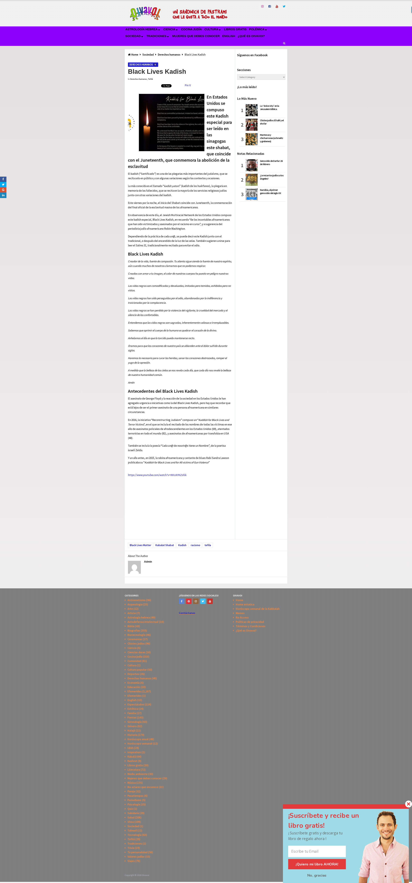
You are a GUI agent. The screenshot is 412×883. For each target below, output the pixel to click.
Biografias (133, 630)
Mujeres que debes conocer (196, 36)
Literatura (133, 769)
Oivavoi (145, 875)
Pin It (188, 85)
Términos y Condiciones (250, 626)
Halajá (131, 730)
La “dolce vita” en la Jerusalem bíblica (269, 107)
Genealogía (134, 722)
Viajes (131, 861)
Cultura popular (137, 669)
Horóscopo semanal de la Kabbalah (258, 609)
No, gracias (317, 875)
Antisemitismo (136, 600)
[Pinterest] (189, 601)
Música (131, 782)
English (228, 36)
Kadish (182, 545)
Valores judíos (136, 856)
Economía (133, 682)
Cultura (211, 29)
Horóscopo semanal (139, 743)
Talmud (132, 830)
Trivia (130, 848)
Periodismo (134, 800)
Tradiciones (156, 36)
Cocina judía (191, 29)
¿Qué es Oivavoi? (251, 36)
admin (148, 561)
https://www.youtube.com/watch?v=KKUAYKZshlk (157, 475)
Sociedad (133, 36)
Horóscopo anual (138, 739)
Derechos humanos (141, 64)
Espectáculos (135, 704)
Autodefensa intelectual (142, 622)
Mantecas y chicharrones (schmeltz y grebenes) (271, 138)
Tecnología (134, 835)
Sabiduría (133, 813)
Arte (130, 609)
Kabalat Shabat (164, 545)
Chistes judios (136, 643)
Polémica (256, 29)
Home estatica (245, 604)
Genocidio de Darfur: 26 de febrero (271, 162)
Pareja (131, 791)
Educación (133, 687)
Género (132, 726)
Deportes (133, 674)
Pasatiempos (135, 796)
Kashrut (132, 761)
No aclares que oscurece (142, 787)
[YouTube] (210, 601)
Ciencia (169, 29)
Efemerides (134, 691)
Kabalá (131, 756)
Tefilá (150, 79)
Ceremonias (134, 639)
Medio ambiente (137, 774)
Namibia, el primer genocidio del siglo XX (270, 191)
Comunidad (134, 661)
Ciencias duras (136, 652)
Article (131, 613)
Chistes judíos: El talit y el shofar (272, 122)
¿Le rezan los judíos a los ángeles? (271, 177)
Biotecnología (136, 635)
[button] (329, 821)
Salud (130, 817)
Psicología (133, 804)
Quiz (130, 809)
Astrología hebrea (141, 29)
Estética (132, 709)
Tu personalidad (137, 852)
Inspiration (134, 752)
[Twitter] (203, 601)
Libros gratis (235, 29)
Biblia (130, 626)
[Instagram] (196, 601)
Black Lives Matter (140, 545)
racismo (195, 545)
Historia (132, 735)
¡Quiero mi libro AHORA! (317, 864)
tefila (208, 545)
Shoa (130, 822)
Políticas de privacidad (250, 622)
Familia (131, 713)
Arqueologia (134, 604)
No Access (242, 617)
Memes (240, 613)
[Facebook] (181, 601)
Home (239, 600)
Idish (130, 748)
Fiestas (131, 717)
